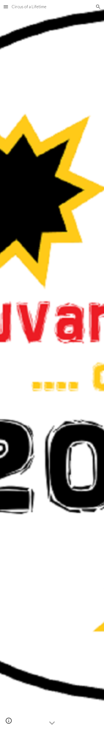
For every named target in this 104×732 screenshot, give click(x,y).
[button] (6, 6)
